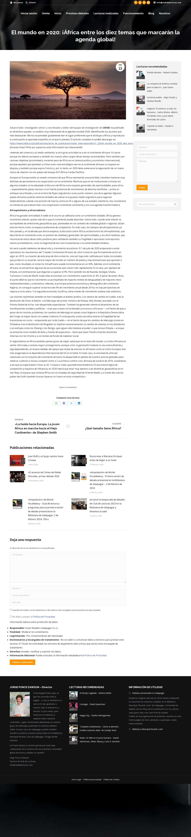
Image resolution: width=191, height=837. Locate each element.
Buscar (174, 204)
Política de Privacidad (44, 616)
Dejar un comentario (68, 387)
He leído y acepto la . (33, 616)
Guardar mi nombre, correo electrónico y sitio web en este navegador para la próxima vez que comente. (56, 610)
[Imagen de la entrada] (17, 460)
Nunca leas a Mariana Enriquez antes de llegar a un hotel (106, 458)
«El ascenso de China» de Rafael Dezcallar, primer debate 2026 (44, 474)
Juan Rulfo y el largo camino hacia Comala (45, 458)
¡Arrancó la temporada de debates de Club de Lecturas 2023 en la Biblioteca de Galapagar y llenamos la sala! (107, 505)
